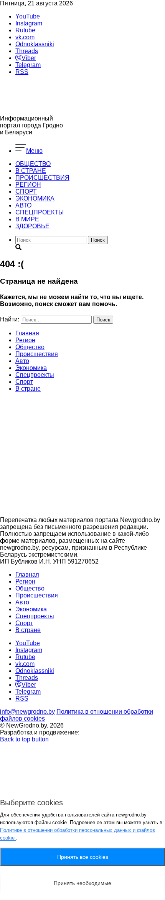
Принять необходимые (82, 883)
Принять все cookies (82, 857)
